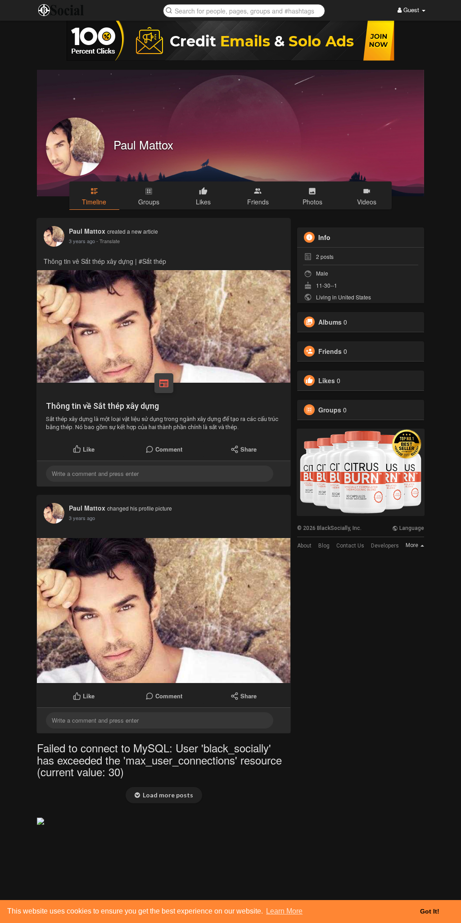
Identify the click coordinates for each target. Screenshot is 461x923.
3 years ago (82, 240)
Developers (385, 545)
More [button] (413, 545)
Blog (324, 545)
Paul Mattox (143, 144)
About (304, 545)
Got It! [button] (429, 911)
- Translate (108, 240)
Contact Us (350, 545)
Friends (330, 351)
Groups (329, 409)
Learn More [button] (284, 911)
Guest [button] (411, 9)
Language (411, 528)
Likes (326, 380)
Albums (330, 322)
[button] (244, 10)
